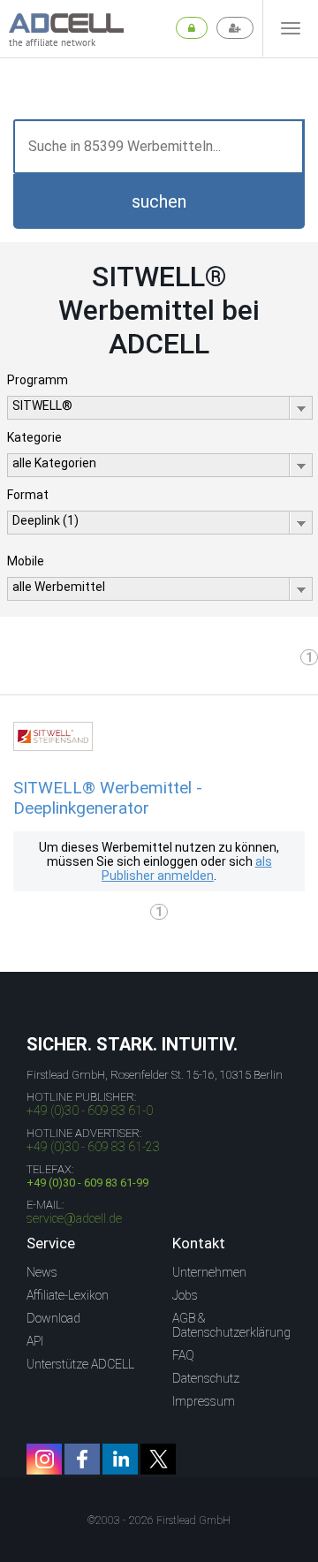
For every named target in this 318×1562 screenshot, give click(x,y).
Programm (37, 380)
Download (53, 1318)
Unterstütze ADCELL (80, 1364)
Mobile (25, 561)
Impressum (203, 1401)
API (34, 1341)
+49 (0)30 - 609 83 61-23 (93, 1147)
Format (28, 495)
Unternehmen (209, 1272)
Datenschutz (205, 1378)
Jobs (185, 1295)
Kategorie (34, 437)
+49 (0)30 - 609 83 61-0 (89, 1110)
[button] (159, 201)
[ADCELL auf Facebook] (82, 1459)
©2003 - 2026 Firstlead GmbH (159, 1520)
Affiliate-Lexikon (67, 1295)
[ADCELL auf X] (158, 1459)
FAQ (183, 1355)
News (41, 1272)
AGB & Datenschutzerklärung (231, 1325)
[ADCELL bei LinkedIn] (120, 1459)
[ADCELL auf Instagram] (44, 1459)
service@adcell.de (74, 1218)
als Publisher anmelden (187, 868)
